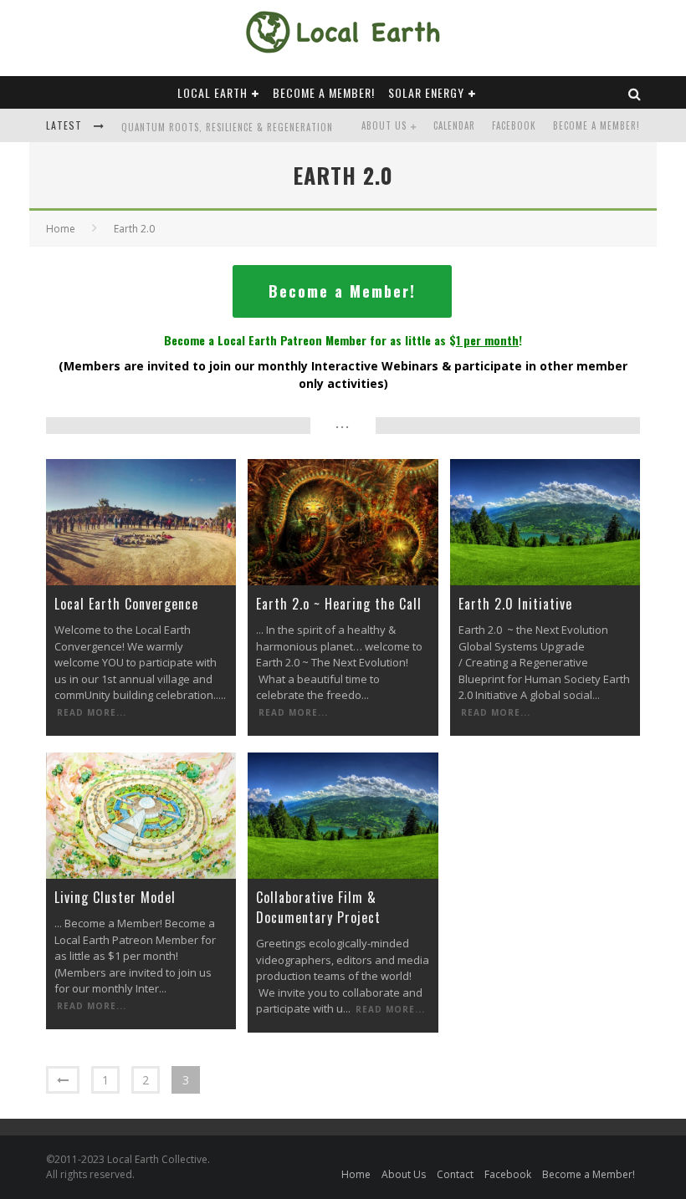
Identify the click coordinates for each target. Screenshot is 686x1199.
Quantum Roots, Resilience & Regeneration (227, 127)
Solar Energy (426, 92)
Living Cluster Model (115, 897)
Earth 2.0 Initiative (515, 604)
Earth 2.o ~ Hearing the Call (339, 604)
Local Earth (212, 92)
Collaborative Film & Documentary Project (318, 907)
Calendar (454, 125)
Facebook (514, 125)
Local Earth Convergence (126, 604)
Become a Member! (324, 92)
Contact (455, 1174)
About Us (384, 125)
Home (60, 229)
